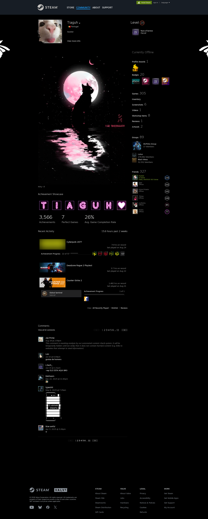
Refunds (143, 512)
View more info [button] (73, 41)
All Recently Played (101, 308)
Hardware (124, 503)
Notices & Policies (147, 503)
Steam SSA (99, 498)
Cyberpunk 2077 (74, 242)
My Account (169, 507)
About (96, 7)
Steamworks (100, 503)
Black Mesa (143, 159)
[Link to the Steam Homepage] (47, 9)
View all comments (46, 330)
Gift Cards (99, 512)
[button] (151, 22)
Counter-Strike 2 (74, 280)
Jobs (122, 498)
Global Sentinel (56, 292)
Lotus (140, 154)
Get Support (169, 503)
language (164, 3)
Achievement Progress (50, 254)
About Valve (125, 493)
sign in (155, 3)
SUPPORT (107, 7)
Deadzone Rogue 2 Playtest (79, 265)
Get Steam (168, 493)
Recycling (124, 507)
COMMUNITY (83, 7)
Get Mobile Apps (171, 498)
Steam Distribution (103, 507)
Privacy (143, 493)
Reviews (124, 308)
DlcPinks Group (149, 144)
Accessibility (145, 498)
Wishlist (114, 308)
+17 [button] (122, 254)
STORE (70, 7)
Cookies (143, 507)
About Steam (101, 493)
